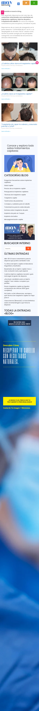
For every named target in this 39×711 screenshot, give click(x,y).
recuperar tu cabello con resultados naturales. (19, 355)
